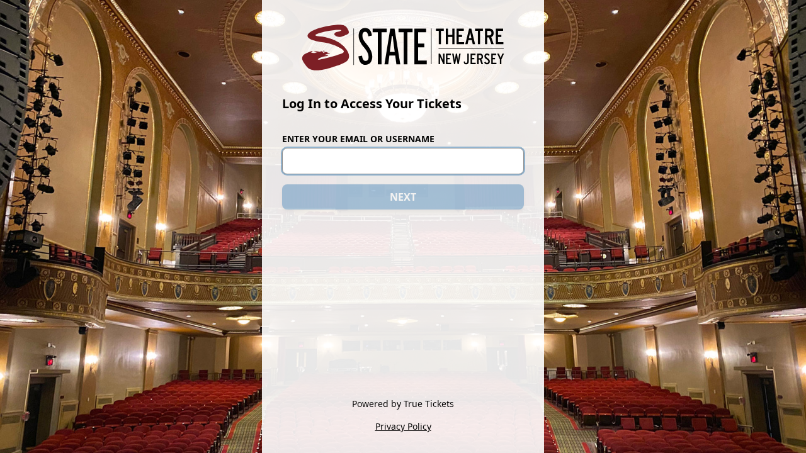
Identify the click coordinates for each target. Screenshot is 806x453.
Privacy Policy (403, 426)
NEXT (403, 197)
